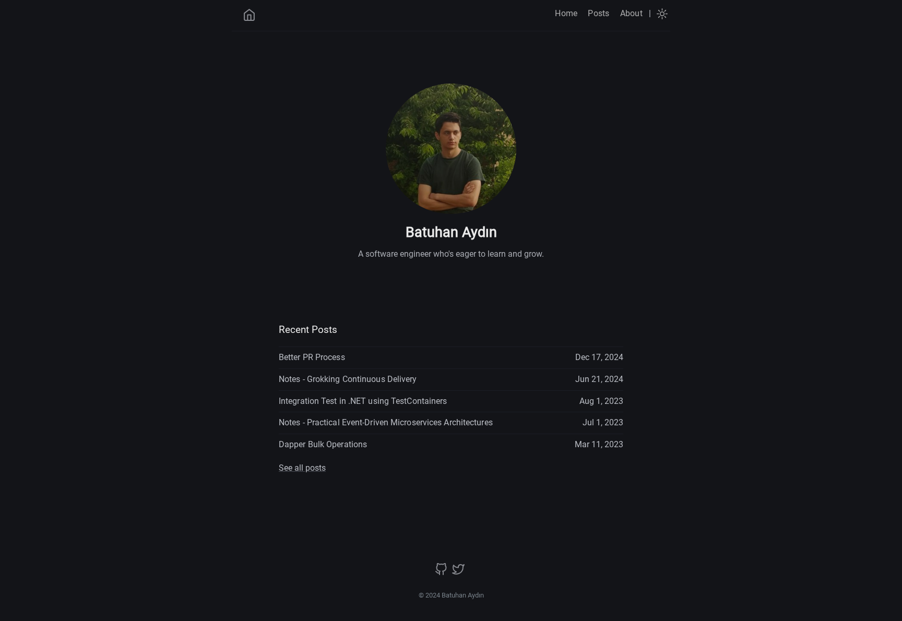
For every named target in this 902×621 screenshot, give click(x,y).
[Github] (442, 573)
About (631, 13)
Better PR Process (312, 357)
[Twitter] (458, 573)
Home (566, 13)
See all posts (302, 468)
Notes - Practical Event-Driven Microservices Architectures (386, 422)
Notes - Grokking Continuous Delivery (348, 379)
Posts (598, 13)
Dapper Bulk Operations (323, 444)
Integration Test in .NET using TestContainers (363, 401)
